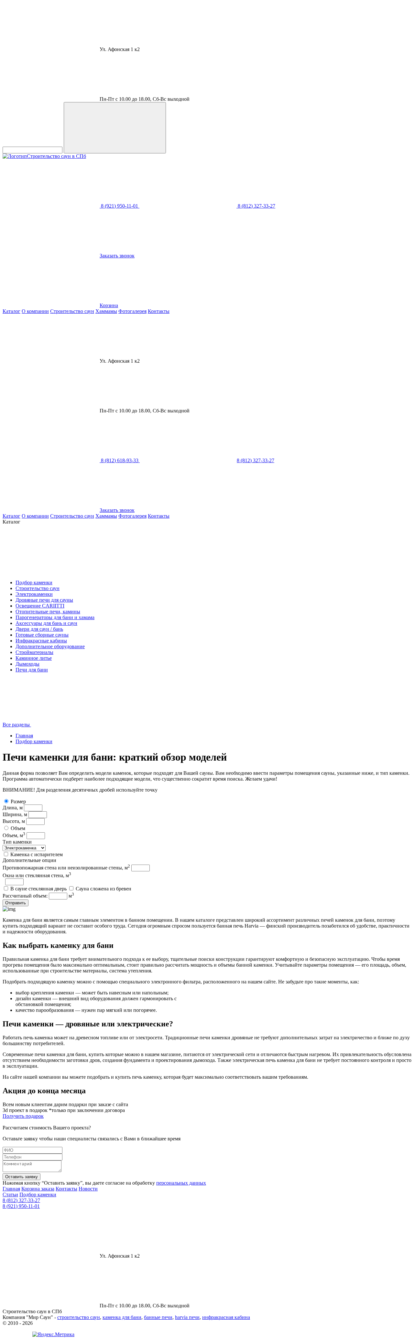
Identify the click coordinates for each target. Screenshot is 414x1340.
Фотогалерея (132, 311)
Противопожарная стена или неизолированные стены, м (66, 867)
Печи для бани (32, 669)
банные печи (158, 1317)
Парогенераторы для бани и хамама (55, 617)
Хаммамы (106, 311)
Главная (24, 735)
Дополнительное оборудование (50, 646)
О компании (35, 311)
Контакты (158, 311)
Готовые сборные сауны (42, 635)
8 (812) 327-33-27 (21, 1200)
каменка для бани (122, 1317)
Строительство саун (72, 311)
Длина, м (13, 807)
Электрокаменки (34, 594)
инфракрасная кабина (226, 1317)
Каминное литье (34, 658)
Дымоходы (27, 664)
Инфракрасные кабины (41, 640)
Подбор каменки (34, 582)
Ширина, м (15, 814)
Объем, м (14, 835)
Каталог (11, 311)
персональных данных (181, 1183)
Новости (88, 1188)
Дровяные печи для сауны (44, 600)
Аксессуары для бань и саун (46, 623)
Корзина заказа (37, 1188)
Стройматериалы (34, 652)
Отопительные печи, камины (48, 611)
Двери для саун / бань (39, 629)
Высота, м (14, 821)
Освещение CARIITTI (40, 605)
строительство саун (78, 1317)
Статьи (10, 1194)
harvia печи (187, 1317)
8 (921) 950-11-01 (21, 1206)
